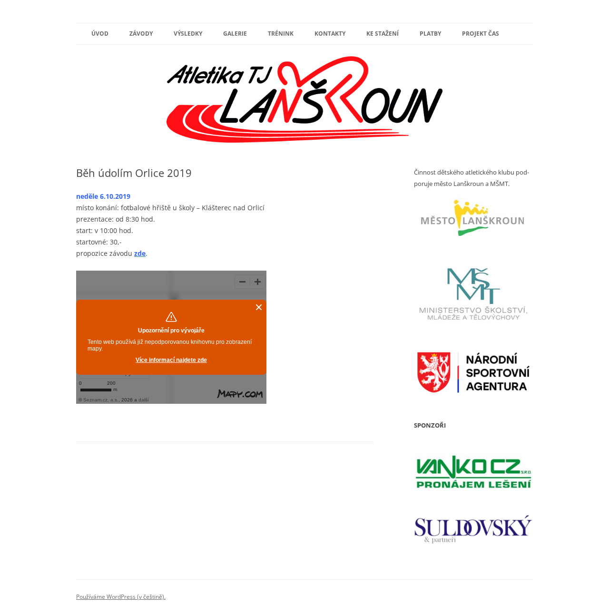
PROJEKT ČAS (480, 33)
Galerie (235, 33)
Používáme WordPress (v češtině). (121, 597)
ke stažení (382, 33)
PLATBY (430, 33)
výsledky (188, 33)
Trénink (281, 33)
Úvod (99, 33)
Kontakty (329, 33)
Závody (141, 33)
